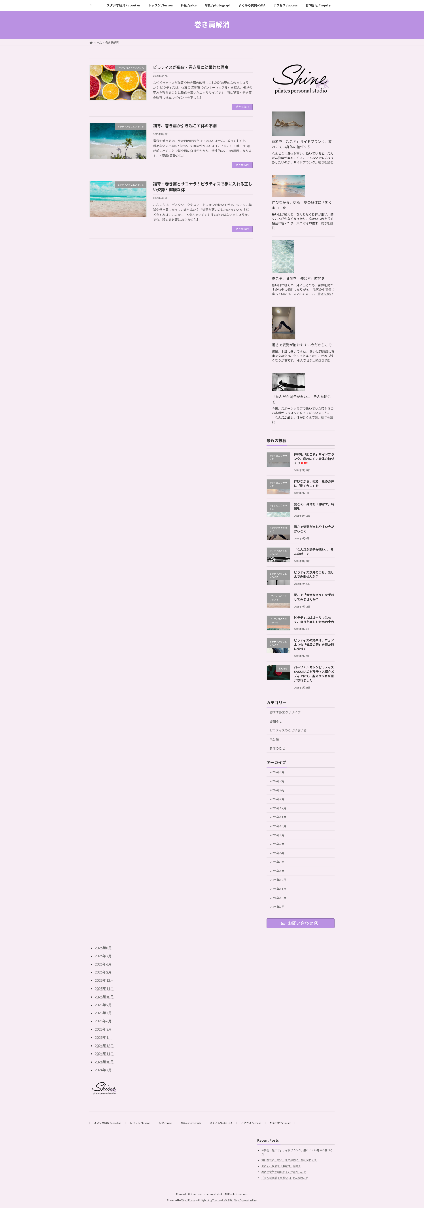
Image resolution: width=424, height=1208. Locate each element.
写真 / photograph (190, 1123)
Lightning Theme (211, 1200)
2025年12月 (278, 808)
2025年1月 (277, 871)
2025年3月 (277, 862)
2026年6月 (277, 790)
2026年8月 (277, 772)
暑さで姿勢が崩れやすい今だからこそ (302, 345)
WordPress (188, 1200)
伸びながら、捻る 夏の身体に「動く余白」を (302, 205)
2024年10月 (278, 898)
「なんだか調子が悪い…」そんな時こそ (301, 399)
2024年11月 (278, 889)
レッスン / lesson (140, 1123)
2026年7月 (277, 781)
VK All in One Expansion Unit (240, 1200)
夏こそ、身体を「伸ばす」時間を (298, 278)
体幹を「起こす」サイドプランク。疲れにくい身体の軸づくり (302, 144)
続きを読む (242, 106)
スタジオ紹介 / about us (107, 1123)
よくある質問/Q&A (221, 1123)
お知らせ (276, 721)
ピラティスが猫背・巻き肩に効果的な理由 (190, 67)
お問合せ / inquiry (280, 1123)
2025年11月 (278, 817)
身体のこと (277, 748)
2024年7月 (277, 907)
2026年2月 (277, 799)
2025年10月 (278, 826)
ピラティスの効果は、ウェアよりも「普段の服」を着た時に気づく (314, 644)
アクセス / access (251, 1123)
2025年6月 (277, 853)
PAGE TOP (410, 1167)
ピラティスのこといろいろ (288, 730)
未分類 (274, 739)
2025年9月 (277, 835)
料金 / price (165, 1123)
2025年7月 (277, 844)
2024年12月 (278, 880)
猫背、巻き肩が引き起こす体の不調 (185, 125)
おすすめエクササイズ (285, 712)
